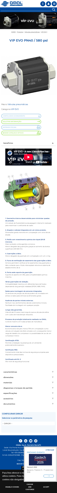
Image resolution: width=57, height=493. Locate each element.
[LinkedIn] (25, 441)
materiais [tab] (7, 383)
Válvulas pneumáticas (32, 32)
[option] (28, 20)
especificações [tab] (10, 393)
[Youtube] (30, 441)
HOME (13, 32)
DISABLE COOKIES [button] (12, 487)
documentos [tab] (9, 404)
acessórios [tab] (8, 399)
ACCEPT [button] (46, 487)
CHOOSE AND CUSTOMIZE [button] (30, 487)
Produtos (20, 32)
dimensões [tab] (8, 377)
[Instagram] (35, 441)
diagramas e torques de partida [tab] (17, 388)
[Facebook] (21, 441)
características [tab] (10, 372)
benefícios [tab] (8, 143)
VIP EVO (44, 32)
